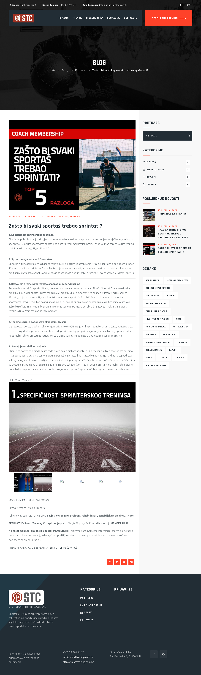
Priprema (182, 342)
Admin (16, 216)
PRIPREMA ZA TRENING (172, 213)
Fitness (52, 216)
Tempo (149, 358)
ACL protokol (153, 280)
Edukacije (113, 18)
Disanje (171, 295)
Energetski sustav (156, 303)
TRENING (77, 18)
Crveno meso (152, 295)
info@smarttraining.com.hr (78, 571)
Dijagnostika (94, 18)
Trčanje (179, 358)
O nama (64, 18)
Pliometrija (169, 334)
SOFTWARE (130, 18)
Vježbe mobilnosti (156, 365)
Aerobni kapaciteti (177, 280)
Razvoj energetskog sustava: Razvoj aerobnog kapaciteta (173, 233)
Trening (75, 216)
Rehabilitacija (167, 169)
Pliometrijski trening (158, 342)
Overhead (151, 334)
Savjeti (63, 216)
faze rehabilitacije (156, 311)
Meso (178, 319)
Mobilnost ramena (156, 327)
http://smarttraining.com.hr (78, 576)
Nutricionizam (180, 327)
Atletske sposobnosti (158, 288)
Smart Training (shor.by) (63, 462)
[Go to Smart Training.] (53, 70)
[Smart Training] (23, 18)
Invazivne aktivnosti (157, 319)
